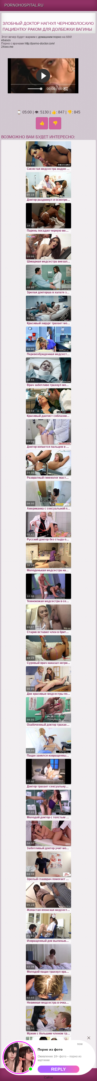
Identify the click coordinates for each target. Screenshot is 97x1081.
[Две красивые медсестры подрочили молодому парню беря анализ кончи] (48, 679)
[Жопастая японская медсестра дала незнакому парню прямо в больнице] (48, 895)
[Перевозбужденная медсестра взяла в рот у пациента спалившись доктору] (48, 339)
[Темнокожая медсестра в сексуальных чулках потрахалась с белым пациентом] (48, 586)
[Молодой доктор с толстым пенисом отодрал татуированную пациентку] (48, 802)
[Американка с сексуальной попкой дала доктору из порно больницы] (48, 493)
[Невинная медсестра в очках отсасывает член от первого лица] (48, 987)
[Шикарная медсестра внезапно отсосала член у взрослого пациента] (48, 246)
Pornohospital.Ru (24, 5)
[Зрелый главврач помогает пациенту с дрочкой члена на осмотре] (48, 864)
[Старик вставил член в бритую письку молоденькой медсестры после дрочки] (48, 617)
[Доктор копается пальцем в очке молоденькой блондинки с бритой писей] (48, 431)
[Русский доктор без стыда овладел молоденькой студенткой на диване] (48, 524)
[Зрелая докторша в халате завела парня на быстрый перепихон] (48, 277)
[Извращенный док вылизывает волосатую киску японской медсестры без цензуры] (48, 926)
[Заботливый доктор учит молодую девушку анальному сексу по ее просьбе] (48, 833)
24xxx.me (7, 46)
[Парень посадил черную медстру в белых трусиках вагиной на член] (48, 215)
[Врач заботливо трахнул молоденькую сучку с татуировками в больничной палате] (48, 370)
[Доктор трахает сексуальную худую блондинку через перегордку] (48, 771)
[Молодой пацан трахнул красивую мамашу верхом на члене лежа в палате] (48, 956)
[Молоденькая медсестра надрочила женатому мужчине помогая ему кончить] (48, 555)
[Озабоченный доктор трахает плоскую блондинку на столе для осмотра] (48, 709)
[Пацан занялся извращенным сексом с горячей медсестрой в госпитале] (48, 740)
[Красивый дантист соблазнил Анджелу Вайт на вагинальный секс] (48, 401)
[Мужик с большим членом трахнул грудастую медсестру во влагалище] (48, 1018)
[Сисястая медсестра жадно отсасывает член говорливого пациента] (48, 154)
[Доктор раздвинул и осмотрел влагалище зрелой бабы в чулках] (48, 184)
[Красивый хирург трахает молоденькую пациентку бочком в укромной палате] (48, 308)
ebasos (6, 40)
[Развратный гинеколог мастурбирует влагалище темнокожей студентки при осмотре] (48, 462)
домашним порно (49, 37)
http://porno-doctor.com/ (40, 43)
